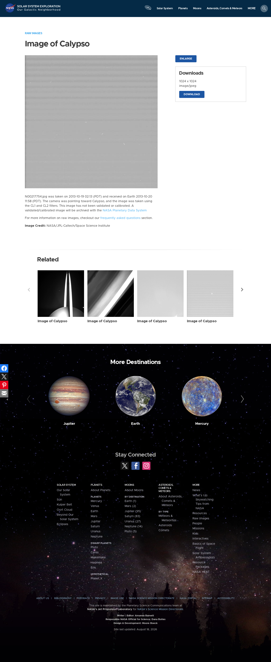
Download (192, 94)
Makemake (98, 557)
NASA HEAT (201, 571)
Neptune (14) (134, 526)
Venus (95, 506)
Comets (164, 530)
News (196, 490)
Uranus (95, 531)
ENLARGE (186, 58)
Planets (96, 485)
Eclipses (62, 524)
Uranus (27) (133, 521)
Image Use (117, 598)
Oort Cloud (64, 509)
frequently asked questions (120, 218)
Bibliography (63, 598)
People (197, 523)
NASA (11, 8)
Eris (93, 567)
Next (242, 289)
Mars (94, 516)
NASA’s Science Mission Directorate (160, 609)
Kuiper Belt (64, 504)
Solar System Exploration (39, 5)
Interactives (200, 538)
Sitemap (207, 598)
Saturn (95, 526)
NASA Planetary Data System (125, 210)
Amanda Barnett (144, 616)
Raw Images (33, 33)
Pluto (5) (131, 531)
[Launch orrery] (148, 9)
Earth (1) (130, 501)
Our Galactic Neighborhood (39, 10)
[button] (251, 8)
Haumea (96, 562)
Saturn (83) (132, 516)
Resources (199, 513)
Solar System (66, 485)
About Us (42, 598)
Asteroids (165, 525)
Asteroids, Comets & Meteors (166, 488)
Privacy (100, 598)
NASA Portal (188, 598)
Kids (195, 533)
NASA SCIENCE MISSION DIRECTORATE (151, 598)
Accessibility (226, 598)
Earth (135, 424)
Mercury (202, 424)
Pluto (94, 547)
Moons (129, 485)
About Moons (134, 490)
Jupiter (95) (133, 511)
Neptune (97, 536)
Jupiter (69, 424)
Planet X (96, 578)
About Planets (100, 490)
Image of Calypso (52, 321)
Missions (198, 528)
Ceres (95, 552)
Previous (29, 289)
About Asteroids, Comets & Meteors (170, 501)
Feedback (83, 598)
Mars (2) (130, 506)
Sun (59, 499)
